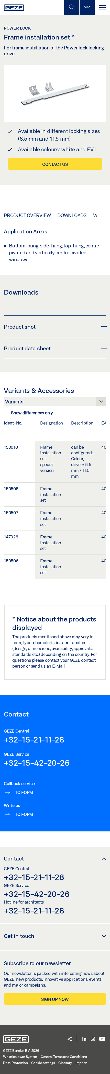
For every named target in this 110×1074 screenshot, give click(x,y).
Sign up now (55, 999)
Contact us (55, 164)
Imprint (81, 1063)
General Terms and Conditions (64, 1057)
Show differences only (32, 412)
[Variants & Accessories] (55, 403)
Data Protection (15, 1063)
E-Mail (58, 666)
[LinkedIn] (84, 1039)
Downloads (72, 215)
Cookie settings (43, 1063)
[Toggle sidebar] (87, 7)
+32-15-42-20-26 (36, 762)
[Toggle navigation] (102, 7)
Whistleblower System (20, 1057)
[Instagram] (93, 1039)
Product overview (27, 215)
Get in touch (19, 936)
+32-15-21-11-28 (34, 739)
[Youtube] (102, 1039)
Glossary (65, 1063)
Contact (14, 858)
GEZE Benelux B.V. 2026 (21, 1051)
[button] (69, 1039)
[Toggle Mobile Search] (71, 7)
